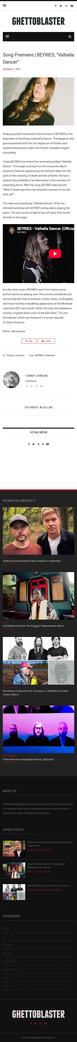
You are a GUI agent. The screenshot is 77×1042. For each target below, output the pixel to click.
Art (4, 936)
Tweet (48, 341)
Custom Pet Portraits (14, 471)
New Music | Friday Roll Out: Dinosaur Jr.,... (50, 885)
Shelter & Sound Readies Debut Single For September (32, 561)
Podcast (7, 944)
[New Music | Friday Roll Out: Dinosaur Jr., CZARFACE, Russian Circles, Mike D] (38, 661)
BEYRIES (39, 355)
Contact (7, 986)
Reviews (7, 953)
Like (30, 341)
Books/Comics (11, 969)
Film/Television (11, 961)
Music (5, 557)
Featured (50, 355)
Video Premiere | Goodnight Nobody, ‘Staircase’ (28, 759)
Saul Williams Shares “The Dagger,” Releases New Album (33, 625)
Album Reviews (10, 687)
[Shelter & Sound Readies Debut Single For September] (38, 531)
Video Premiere (9, 756)
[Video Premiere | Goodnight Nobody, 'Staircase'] (38, 729)
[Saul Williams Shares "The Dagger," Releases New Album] (38, 596)
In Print (6, 977)
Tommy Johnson (15, 355)
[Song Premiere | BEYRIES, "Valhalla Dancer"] (38, 104)
